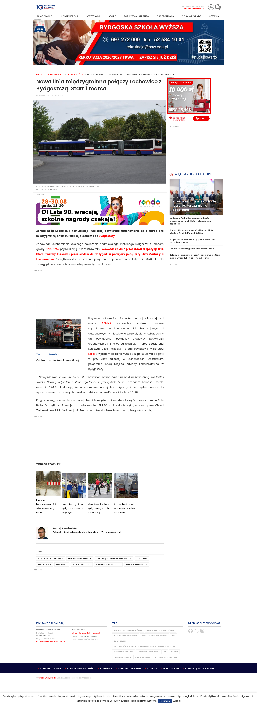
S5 (165, 652)
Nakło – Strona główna (125, 636)
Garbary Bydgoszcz (79, 558)
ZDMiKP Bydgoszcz (136, 564)
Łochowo (62, 564)
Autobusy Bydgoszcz (50, 558)
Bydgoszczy (107, 236)
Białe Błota (52, 249)
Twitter (196, 631)
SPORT (112, 16)
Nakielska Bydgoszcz (108, 564)
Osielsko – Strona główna (154, 636)
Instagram (202, 631)
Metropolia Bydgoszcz (166, 657)
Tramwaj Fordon (122, 657)
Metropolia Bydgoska (45, 7)
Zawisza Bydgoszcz (123, 652)
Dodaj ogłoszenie (50, 668)
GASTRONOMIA (165, 16)
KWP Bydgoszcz (143, 657)
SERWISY (214, 16)
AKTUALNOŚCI (75, 74)
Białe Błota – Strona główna (160, 630)
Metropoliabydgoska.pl (50, 74)
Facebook (190, 631)
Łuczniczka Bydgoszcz (149, 652)
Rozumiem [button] (165, 700)
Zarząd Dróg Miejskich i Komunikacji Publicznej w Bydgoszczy (144, 646)
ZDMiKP (106, 323)
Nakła (91, 354)
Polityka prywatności (80, 668)
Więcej (177, 700)
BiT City (174, 652)
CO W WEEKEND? (191, 16)
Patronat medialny (129, 668)
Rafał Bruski (120, 641)
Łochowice (44, 564)
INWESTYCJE (93, 16)
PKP (173, 636)
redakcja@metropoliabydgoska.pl (50, 641)
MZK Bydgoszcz (82, 564)
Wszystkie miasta (194, 8)
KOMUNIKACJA (69, 16)
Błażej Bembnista (65, 528)
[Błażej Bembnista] (42, 533)
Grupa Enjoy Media (47, 677)
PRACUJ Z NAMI (171, 668)
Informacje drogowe (211, 7)
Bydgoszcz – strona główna (128, 630)
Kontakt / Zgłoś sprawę (199, 668)
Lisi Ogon (142, 558)
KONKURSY (106, 668)
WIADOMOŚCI (45, 16)
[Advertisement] (98, 292)
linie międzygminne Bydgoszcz (114, 558)
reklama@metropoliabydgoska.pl (86, 633)
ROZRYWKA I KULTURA (136, 16)
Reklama (152, 668)
